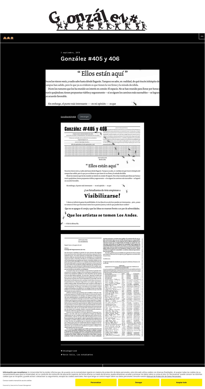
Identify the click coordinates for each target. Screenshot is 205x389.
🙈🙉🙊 (8, 38)
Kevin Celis (69, 354)
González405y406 (68, 116)
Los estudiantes (85, 354)
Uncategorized (70, 351)
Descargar (84, 116)
